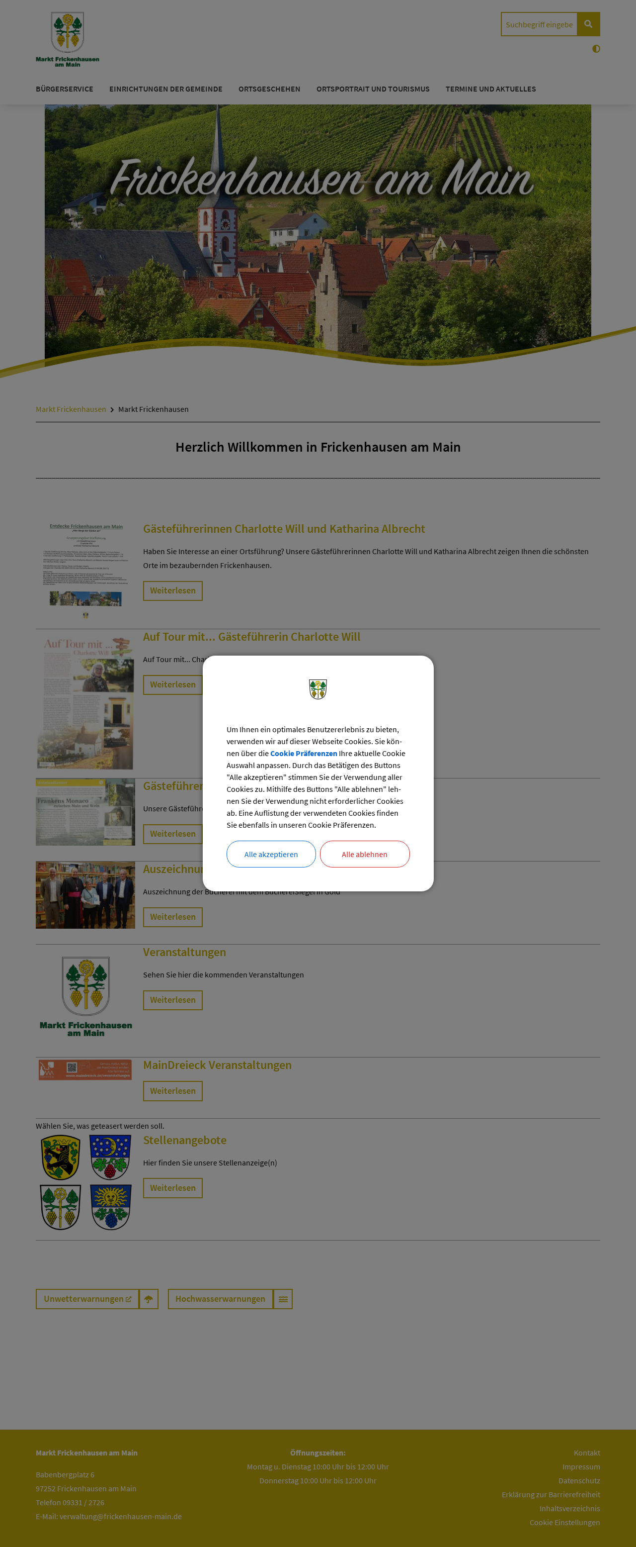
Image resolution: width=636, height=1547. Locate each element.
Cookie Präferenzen (303, 753)
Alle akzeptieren (271, 854)
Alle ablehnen (365, 854)
